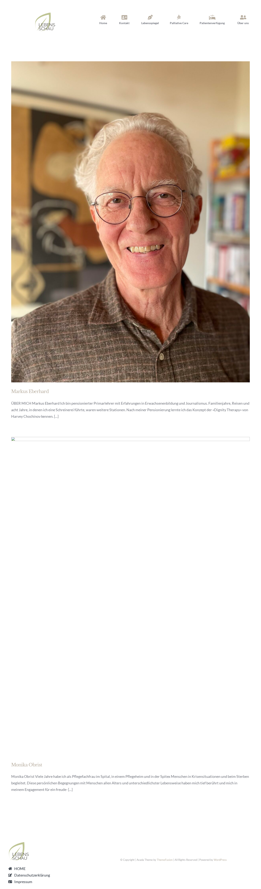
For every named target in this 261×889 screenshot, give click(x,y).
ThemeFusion (165, 859)
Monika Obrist (26, 765)
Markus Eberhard (30, 391)
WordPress (220, 859)
